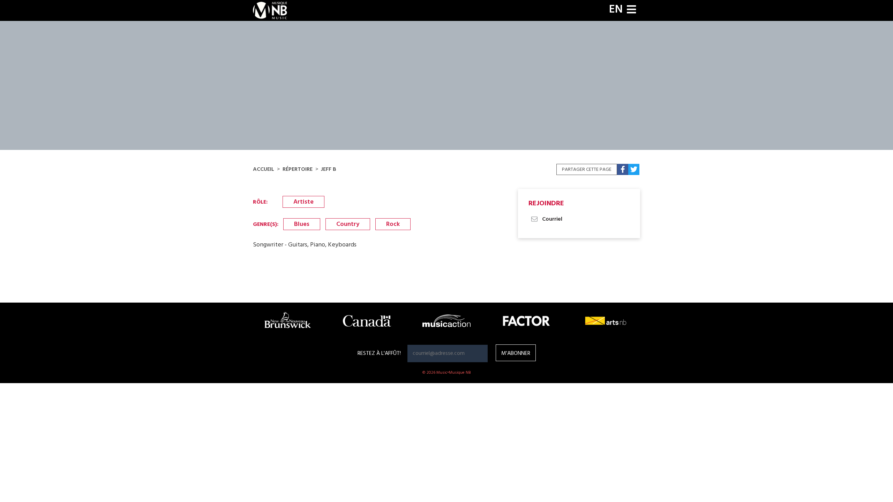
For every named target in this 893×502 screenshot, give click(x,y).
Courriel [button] (551, 219)
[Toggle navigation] (631, 10)
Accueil (263, 169)
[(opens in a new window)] (622, 169)
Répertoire (298, 169)
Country (347, 224)
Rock (393, 224)
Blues (301, 224)
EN (616, 9)
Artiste (303, 202)
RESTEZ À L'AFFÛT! (379, 353)
